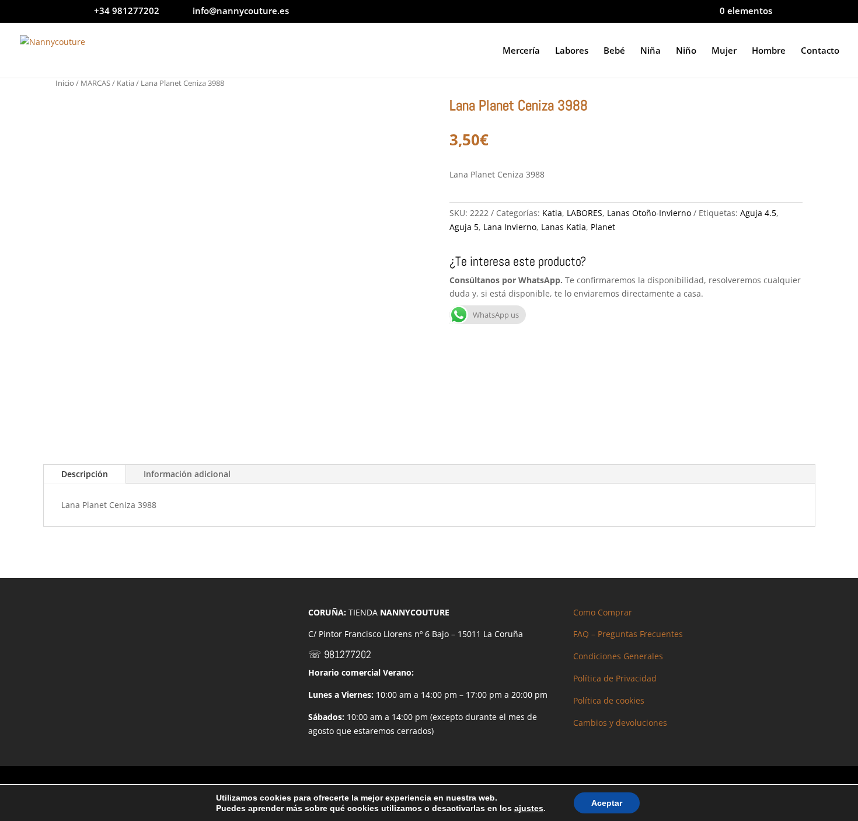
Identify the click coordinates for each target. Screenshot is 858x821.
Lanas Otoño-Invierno (649, 212)
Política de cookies (608, 700)
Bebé (614, 51)
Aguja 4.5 (758, 212)
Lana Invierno (509, 226)
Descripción (84, 473)
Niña (650, 51)
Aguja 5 (464, 226)
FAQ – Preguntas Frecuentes (628, 633)
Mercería (521, 51)
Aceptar (606, 803)
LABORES (584, 212)
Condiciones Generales (618, 656)
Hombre (769, 51)
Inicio (64, 83)
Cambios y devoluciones (620, 722)
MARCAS (95, 83)
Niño (686, 51)
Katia (125, 83)
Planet (603, 226)
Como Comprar (602, 612)
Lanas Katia (563, 226)
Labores (571, 51)
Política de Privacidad (615, 678)
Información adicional (187, 473)
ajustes (528, 808)
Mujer (724, 51)
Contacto (820, 51)
